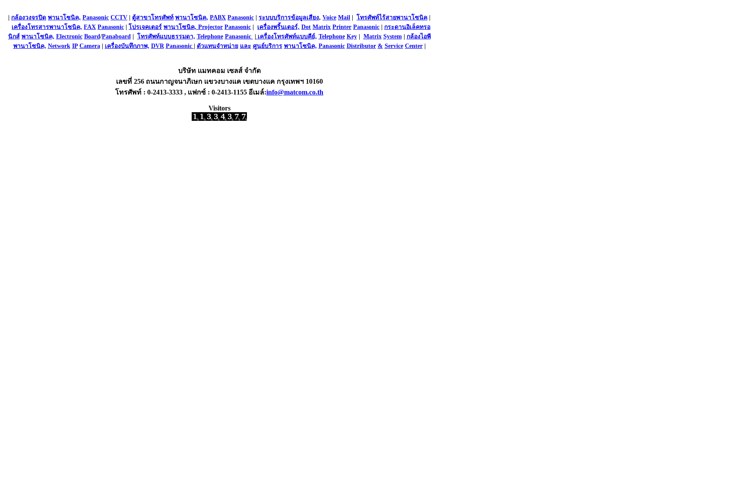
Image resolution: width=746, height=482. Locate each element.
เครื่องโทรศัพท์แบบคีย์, (286, 36)
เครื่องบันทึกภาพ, (127, 46)
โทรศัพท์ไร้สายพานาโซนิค (392, 17)
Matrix (322, 27)
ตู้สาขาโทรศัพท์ (153, 17)
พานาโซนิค (190, 17)
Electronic (69, 36)
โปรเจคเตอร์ (145, 27)
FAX (90, 27)
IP (75, 46)
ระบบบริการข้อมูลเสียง (289, 17)
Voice (329, 17)
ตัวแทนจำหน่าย (217, 46)
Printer (341, 27)
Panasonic (95, 17)
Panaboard (116, 36)
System (392, 36)
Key (352, 36)
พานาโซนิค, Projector (193, 27)
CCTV (119, 17)
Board (92, 36)
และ (245, 46)
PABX (218, 17)
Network (59, 46)
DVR (157, 46)
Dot (306, 27)
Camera (89, 46)
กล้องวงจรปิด (28, 17)
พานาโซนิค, (64, 17)
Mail (344, 17)
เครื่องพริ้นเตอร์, (278, 27)
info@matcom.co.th (294, 92)
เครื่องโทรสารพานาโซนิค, (47, 27)
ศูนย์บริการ (267, 46)
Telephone (210, 36)
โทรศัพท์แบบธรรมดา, (166, 36)
